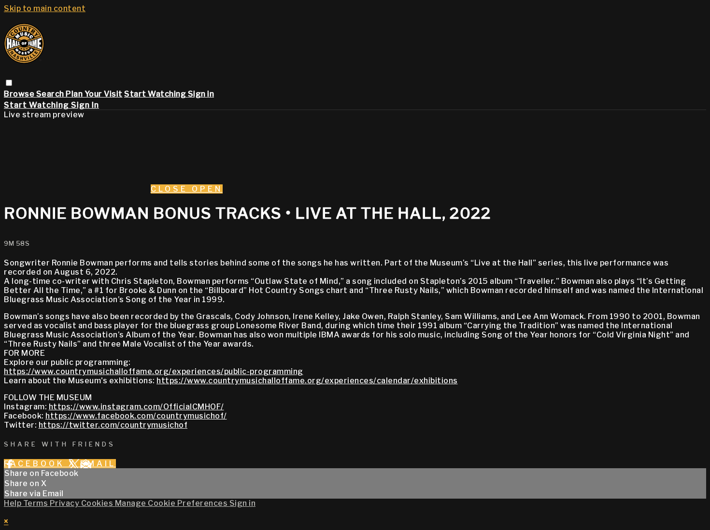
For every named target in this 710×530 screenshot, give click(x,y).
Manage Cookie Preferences (172, 503)
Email (98, 463)
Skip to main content (44, 8)
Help (13, 503)
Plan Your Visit (94, 93)
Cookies (98, 503)
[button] (9, 83)
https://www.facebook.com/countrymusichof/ (136, 415)
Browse (20, 93)
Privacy (65, 503)
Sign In (85, 105)
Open (207, 189)
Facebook (36, 463)
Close (171, 189)
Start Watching (156, 93)
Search (51, 93)
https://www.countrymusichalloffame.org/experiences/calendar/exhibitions (307, 380)
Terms (36, 503)
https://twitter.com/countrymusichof (113, 425)
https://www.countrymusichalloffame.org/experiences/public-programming (153, 371)
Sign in (201, 93)
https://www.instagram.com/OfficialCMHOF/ (136, 406)
